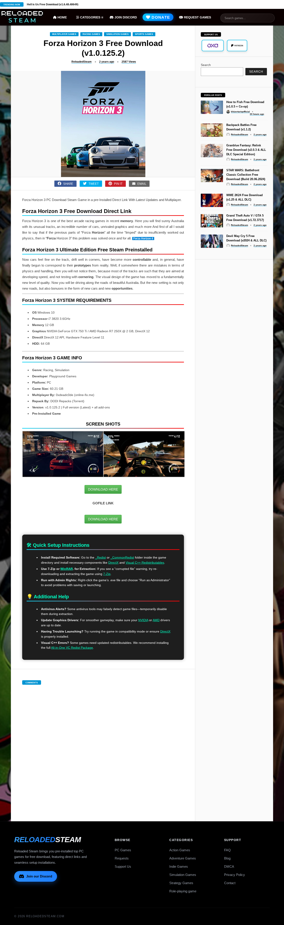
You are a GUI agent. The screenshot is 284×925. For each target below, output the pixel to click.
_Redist (100, 557)
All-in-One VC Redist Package (72, 647)
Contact (229, 883)
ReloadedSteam (81, 61)
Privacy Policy (234, 875)
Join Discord (125, 17)
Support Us (123, 866)
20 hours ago (257, 114)
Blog (227, 858)
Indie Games (178, 866)
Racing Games (91, 34)
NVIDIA (143, 620)
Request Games (197, 17)
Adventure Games (182, 858)
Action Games (179, 850)
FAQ (227, 850)
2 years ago (106, 61)
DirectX (113, 562)
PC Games (123, 850)
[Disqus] (103, 748)
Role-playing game (182, 891)
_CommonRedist (122, 557)
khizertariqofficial (240, 111)
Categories (89, 17)
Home (62, 17)
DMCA (229, 866)
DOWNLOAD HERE (103, 489)
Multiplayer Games (64, 34)
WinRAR (66, 569)
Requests (122, 858)
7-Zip (106, 574)
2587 (129, 61)
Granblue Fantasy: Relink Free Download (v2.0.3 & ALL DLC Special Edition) (246, 150)
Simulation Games (117, 34)
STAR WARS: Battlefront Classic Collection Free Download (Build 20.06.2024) (245, 175)
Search (206, 65)
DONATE (160, 17)
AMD (156, 620)
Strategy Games (181, 883)
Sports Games (144, 34)
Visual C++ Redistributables (145, 562)
